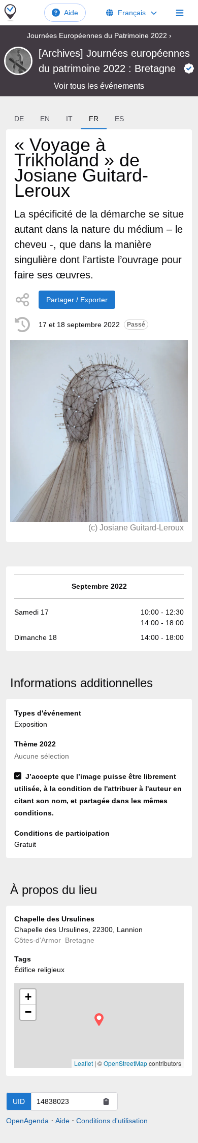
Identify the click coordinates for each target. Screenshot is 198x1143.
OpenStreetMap (125, 1063)
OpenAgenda (27, 1121)
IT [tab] (69, 119)
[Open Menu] (180, 13)
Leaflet (83, 1063)
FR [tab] (93, 119)
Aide (71, 13)
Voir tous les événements (99, 86)
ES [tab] (119, 119)
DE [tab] (19, 119)
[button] (99, 1019)
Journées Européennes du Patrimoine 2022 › (99, 35)
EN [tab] (45, 119)
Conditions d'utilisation (112, 1121)
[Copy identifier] (106, 1101)
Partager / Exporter (77, 300)
